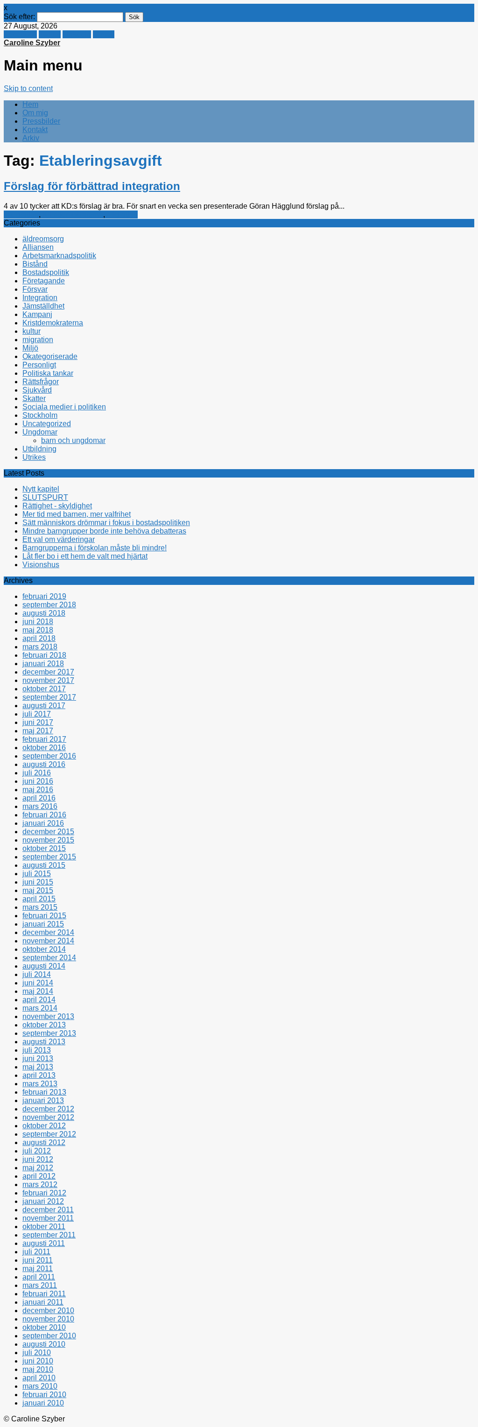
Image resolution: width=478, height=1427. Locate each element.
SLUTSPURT (45, 497)
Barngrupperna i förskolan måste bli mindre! (94, 548)
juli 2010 (36, 1353)
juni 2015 (37, 882)
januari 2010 (43, 1403)
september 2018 (49, 605)
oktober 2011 (43, 1226)
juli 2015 (36, 874)
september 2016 (49, 756)
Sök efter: (19, 17)
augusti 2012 (43, 1142)
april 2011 (38, 1277)
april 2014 (39, 1000)
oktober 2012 (44, 1126)
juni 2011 (37, 1260)
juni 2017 (37, 722)
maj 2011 (37, 1268)
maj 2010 (37, 1369)
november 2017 (48, 680)
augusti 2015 (43, 865)
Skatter (34, 398)
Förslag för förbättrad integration (92, 186)
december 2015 (48, 832)
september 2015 (49, 857)
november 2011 (48, 1218)
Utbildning (39, 449)
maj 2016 (37, 790)
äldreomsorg (43, 239)
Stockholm (39, 415)
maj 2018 (37, 630)
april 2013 (39, 1075)
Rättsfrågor (40, 382)
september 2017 (49, 697)
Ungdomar (39, 432)
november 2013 (48, 1016)
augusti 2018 (43, 613)
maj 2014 (37, 991)
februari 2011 (44, 1294)
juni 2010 (37, 1361)
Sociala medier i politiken (64, 407)
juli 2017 (36, 714)
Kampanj (37, 314)
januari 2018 (43, 664)
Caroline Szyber (32, 43)
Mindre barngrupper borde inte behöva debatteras (104, 531)
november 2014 (48, 941)
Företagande (43, 281)
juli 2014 (36, 974)
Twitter (50, 34)
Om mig (35, 113)
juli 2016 (36, 773)
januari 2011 (42, 1302)
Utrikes (34, 457)
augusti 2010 (43, 1344)
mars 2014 (39, 1008)
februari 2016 (44, 815)
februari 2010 (44, 1395)
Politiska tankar (47, 373)
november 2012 (48, 1117)
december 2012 (48, 1109)
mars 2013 (39, 1084)
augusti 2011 (43, 1243)
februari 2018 (44, 655)
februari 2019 (44, 596)
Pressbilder (41, 121)
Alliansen (38, 247)
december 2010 (48, 1311)
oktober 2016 (44, 748)
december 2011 (48, 1210)
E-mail (103, 34)
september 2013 (49, 1033)
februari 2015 (44, 916)
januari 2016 (43, 823)
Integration (21, 214)
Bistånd (35, 264)
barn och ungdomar (73, 440)
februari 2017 (44, 739)
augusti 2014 (43, 966)
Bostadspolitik (45, 272)
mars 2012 (39, 1184)
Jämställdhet (43, 306)
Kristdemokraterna (72, 214)
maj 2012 (37, 1168)
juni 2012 (37, 1159)
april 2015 (39, 899)
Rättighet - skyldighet (57, 506)
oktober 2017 (44, 689)
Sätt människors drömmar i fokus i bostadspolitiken (106, 523)
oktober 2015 (44, 848)
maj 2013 (37, 1067)
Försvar (35, 289)
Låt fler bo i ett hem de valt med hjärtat (85, 556)
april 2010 (39, 1378)
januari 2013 (43, 1100)
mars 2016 (39, 806)
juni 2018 (37, 622)
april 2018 (39, 638)
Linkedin (77, 34)
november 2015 (48, 840)
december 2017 (48, 672)
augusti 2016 (43, 764)
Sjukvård (37, 390)
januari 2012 (43, 1201)
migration (122, 214)
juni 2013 (37, 1058)
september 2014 (49, 958)
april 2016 (39, 798)
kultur (31, 331)
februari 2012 (44, 1193)
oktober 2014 (44, 949)
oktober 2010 (44, 1327)
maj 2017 (37, 731)
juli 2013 (36, 1050)
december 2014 (48, 932)
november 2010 (48, 1319)
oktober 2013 (44, 1025)
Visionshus (40, 565)
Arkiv (30, 138)
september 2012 (49, 1134)
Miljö (30, 348)
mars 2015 (39, 907)
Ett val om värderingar (58, 539)
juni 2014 (37, 983)
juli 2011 (36, 1252)
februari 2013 (44, 1092)
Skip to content (28, 88)
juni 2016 (37, 781)
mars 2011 (39, 1285)
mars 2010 (39, 1386)
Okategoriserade (49, 356)
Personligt (39, 365)
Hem (30, 104)
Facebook (20, 34)
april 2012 (39, 1176)
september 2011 (49, 1235)
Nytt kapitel (40, 489)
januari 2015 (43, 924)
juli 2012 (36, 1151)
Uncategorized (46, 424)
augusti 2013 (43, 1042)
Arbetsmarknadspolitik (59, 256)
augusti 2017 (43, 706)
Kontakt (35, 130)
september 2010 (49, 1336)
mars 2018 (39, 647)
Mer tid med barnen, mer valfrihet (76, 514)
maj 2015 (37, 890)
